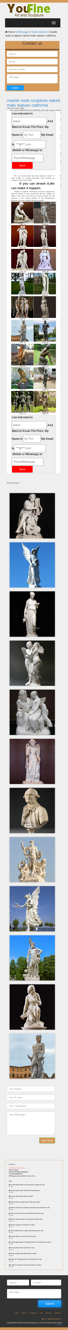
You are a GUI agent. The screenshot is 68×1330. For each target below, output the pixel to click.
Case (10, 1181)
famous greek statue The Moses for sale (22, 1248)
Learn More (33, 507)
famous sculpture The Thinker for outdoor (23, 1225)
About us (24, 1313)
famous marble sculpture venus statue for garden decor (27, 1219)
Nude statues (39, 31)
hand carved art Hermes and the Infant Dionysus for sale (27, 1213)
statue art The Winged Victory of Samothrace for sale (26, 1259)
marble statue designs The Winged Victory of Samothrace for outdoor (31, 1242)
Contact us (12, 1164)
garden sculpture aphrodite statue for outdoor (24, 1253)
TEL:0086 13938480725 (15, 1174)
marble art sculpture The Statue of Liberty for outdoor (26, 1265)
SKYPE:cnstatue (13, 1170)
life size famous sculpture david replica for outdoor (25, 1202)
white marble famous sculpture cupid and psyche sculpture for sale (30, 1207)
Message (23, 31)
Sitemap (59, 1324)
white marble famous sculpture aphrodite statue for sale (27, 1230)
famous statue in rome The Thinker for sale (23, 1236)
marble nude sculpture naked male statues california (33, 102)
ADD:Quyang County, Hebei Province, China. (22, 1176)
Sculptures (33, 1313)
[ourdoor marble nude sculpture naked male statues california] (33, 236)
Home (17, 1313)
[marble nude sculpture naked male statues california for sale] (33, 379)
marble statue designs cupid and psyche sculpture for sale (27, 1185)
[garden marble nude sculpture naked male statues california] (33, 308)
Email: (52, 1319)
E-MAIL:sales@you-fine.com (17, 1168)
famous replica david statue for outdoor (22, 1196)
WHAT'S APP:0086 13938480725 (18, 1172)
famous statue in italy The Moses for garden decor (25, 1190)
